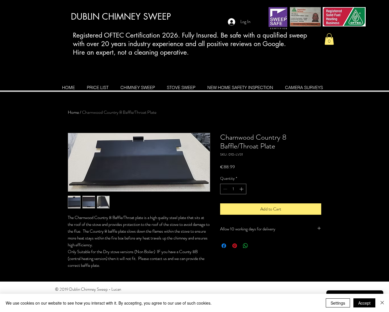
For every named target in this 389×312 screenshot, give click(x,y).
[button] (329, 39)
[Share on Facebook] (223, 245)
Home (73, 112)
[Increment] (241, 189)
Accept (364, 303)
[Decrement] (224, 189)
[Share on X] (256, 245)
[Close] (382, 302)
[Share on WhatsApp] (245, 245)
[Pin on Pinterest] (234, 245)
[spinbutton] (233, 189)
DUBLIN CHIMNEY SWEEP (121, 16)
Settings (338, 303)
